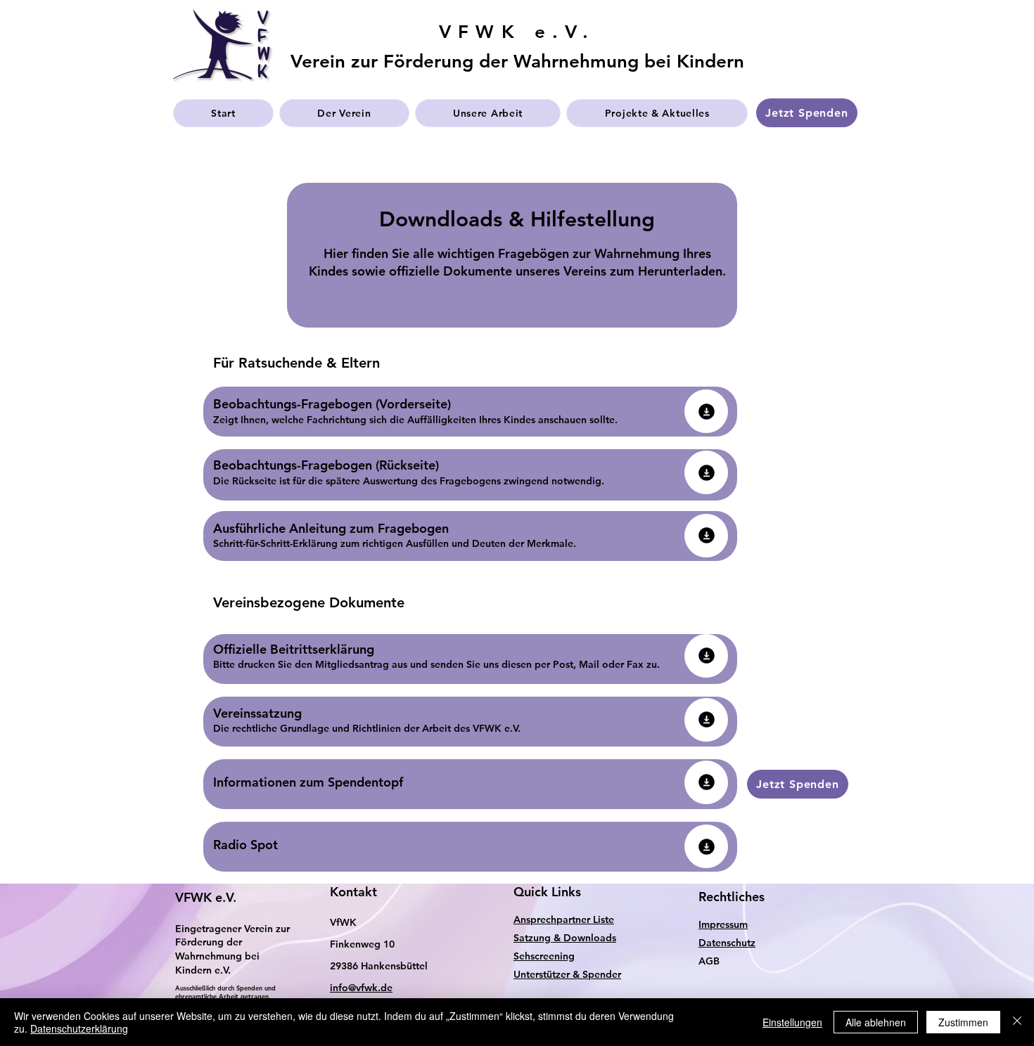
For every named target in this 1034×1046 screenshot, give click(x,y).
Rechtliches (731, 897)
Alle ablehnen (875, 1022)
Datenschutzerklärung (79, 1028)
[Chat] (706, 411)
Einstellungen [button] (792, 1022)
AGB (709, 961)
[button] (344, 113)
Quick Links (547, 892)
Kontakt (353, 892)
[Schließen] (1017, 1022)
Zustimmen (963, 1022)
